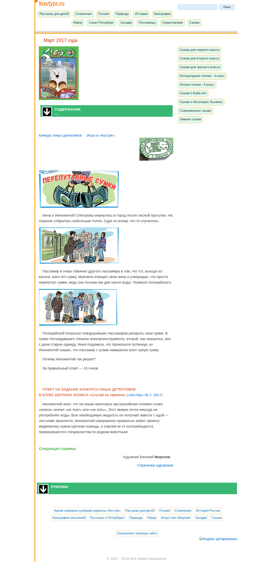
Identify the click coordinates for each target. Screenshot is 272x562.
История (141, 14)
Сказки (194, 22)
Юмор (77, 22)
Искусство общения (175, 517)
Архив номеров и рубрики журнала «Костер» (87, 510)
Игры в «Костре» (101, 135)
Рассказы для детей (54, 14)
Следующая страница (57, 449)
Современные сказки (195, 110)
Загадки (126, 22)
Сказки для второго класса (199, 58)
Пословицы (147, 22)
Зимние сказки (190, 119)
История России (208, 510)
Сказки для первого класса (199, 50)
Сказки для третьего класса (200, 67)
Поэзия (103, 14)
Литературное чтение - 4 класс (202, 76)
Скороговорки (172, 22)
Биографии (162, 14)
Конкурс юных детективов (60, 135)
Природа (122, 14)
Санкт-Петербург (101, 22)
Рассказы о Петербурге (107, 517)
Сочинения (83, 14)
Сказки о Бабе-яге (193, 93)
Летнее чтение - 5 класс (197, 84)
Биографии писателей (69, 517)
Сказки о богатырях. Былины (201, 102)
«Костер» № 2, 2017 (144, 395)
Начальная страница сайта (137, 533)
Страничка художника (155, 465)
